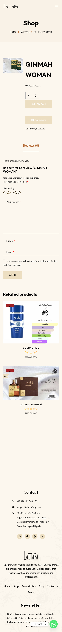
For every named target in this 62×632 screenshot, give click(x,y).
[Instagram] (19, 536)
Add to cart (38, 104)
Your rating (8, 188)
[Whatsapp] (54, 624)
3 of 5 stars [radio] (12, 193)
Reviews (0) (31, 145)
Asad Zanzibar (31, 348)
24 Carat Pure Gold (31, 404)
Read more (31, 335)
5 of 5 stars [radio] (19, 193)
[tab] (31, 145)
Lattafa (25, 32)
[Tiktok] (27, 536)
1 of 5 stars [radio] (5, 193)
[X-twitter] (42, 536)
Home (13, 32)
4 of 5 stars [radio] (15, 193)
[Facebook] (34, 536)
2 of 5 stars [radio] (8, 193)
